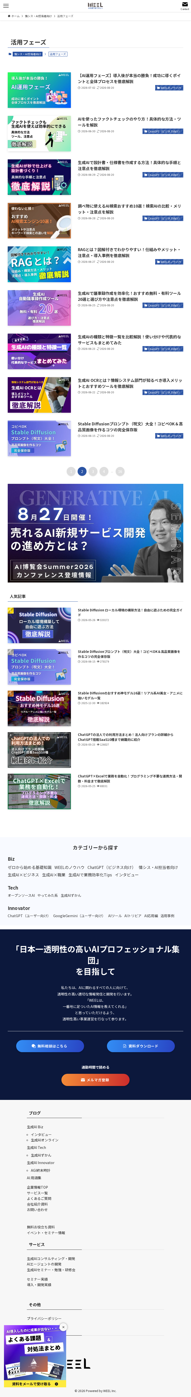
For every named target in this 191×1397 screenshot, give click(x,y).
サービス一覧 (37, 1192)
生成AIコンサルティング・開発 (51, 1258)
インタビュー (41, 1134)
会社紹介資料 (37, 1204)
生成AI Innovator (40, 1162)
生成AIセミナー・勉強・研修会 (51, 1269)
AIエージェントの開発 (44, 1264)
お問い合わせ (37, 1209)
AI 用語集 (34, 1177)
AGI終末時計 (40, 1170)
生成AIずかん (41, 1155)
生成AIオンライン (44, 1139)
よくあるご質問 (39, 1198)
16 (120, 471)
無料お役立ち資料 (41, 1226)
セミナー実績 (37, 1279)
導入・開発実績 (39, 1284)
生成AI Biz (35, 1126)
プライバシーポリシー (44, 1318)
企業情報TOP (37, 1187)
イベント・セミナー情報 (46, 1232)
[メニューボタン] (6, 6)
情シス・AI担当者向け (27, 54)
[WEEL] (95, 6)
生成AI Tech (36, 1147)
